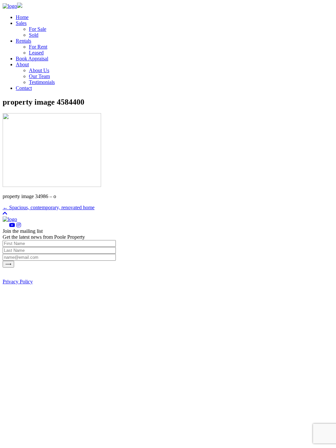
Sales (21, 23)
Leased (36, 52)
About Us (39, 70)
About (22, 64)
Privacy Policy (18, 281)
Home (22, 17)
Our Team (39, 76)
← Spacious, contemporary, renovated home (48, 207)
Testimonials (42, 82)
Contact (24, 88)
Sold (33, 35)
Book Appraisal (32, 58)
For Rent (38, 47)
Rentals (23, 41)
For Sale (37, 29)
